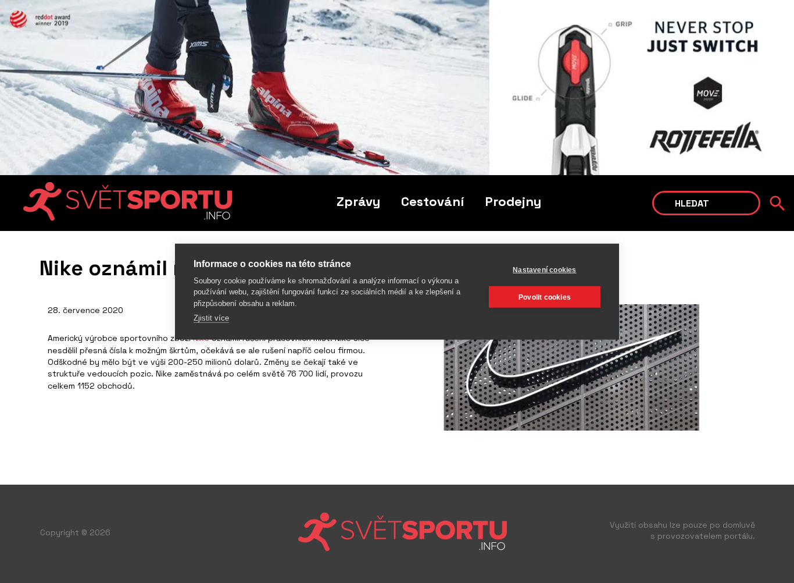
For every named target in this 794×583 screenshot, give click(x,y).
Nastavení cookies (544, 269)
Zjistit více (211, 318)
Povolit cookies (544, 297)
